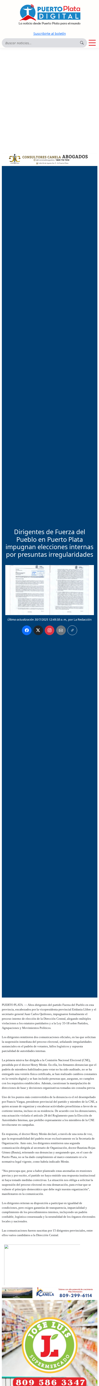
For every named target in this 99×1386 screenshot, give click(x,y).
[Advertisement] (49, 99)
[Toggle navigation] (92, 43)
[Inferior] (49, 1292)
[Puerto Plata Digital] (49, 14)
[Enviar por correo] (61, 630)
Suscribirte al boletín (49, 33)
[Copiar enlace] (72, 630)
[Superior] (49, 158)
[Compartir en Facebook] (27, 630)
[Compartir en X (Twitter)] (38, 630)
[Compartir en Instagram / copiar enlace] (49, 630)
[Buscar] (82, 42)
